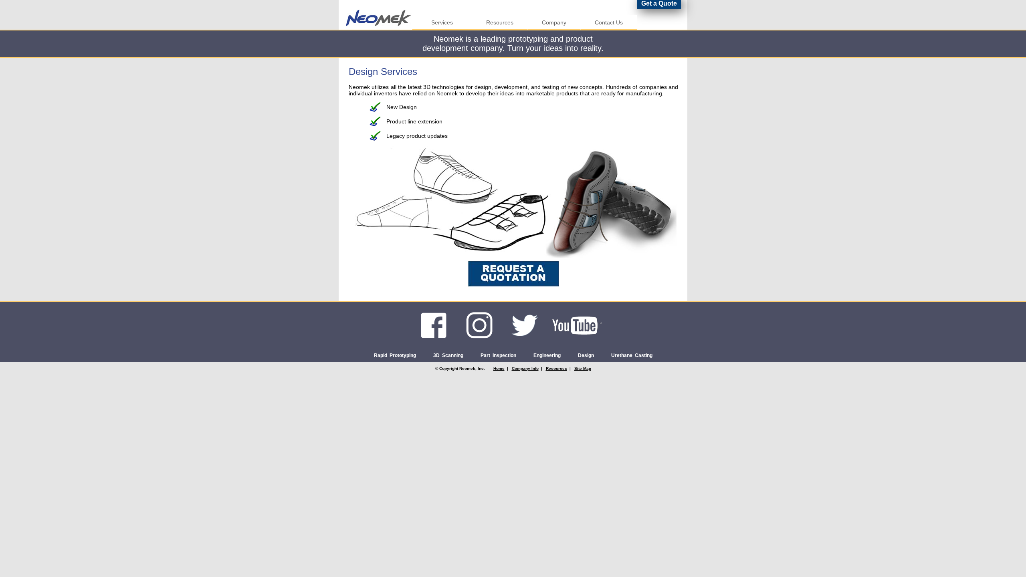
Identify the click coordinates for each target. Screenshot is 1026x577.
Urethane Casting (631, 355)
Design (586, 355)
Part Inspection (498, 355)
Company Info (525, 368)
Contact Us (609, 22)
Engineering (547, 355)
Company (554, 22)
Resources (499, 22)
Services (442, 22)
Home (499, 368)
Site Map (582, 368)
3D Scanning (448, 355)
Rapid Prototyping (395, 355)
